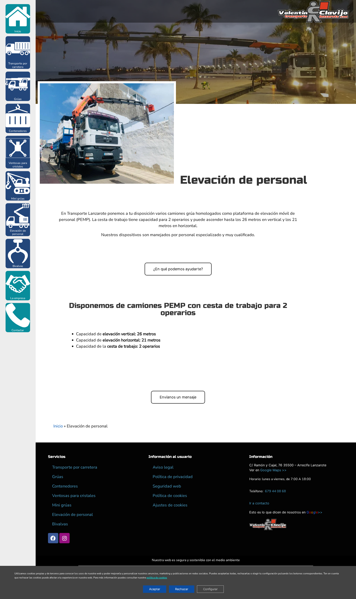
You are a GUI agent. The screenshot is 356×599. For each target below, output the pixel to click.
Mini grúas (18, 199)
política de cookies (156, 577)
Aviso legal (163, 467)
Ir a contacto (259, 503)
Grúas (18, 99)
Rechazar (181, 589)
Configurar (210, 589)
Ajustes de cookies (170, 505)
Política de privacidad (173, 476)
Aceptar (154, 589)
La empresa (17, 298)
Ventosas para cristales (18, 164)
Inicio (17, 31)
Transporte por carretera (17, 65)
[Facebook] (53, 538)
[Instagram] (64, 538)
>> (314, 512)
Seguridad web (167, 486)
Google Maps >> (273, 470)
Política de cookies (170, 495)
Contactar (18, 330)
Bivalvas (18, 266)
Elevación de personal (18, 232)
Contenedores (18, 131)
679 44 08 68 (275, 491)
